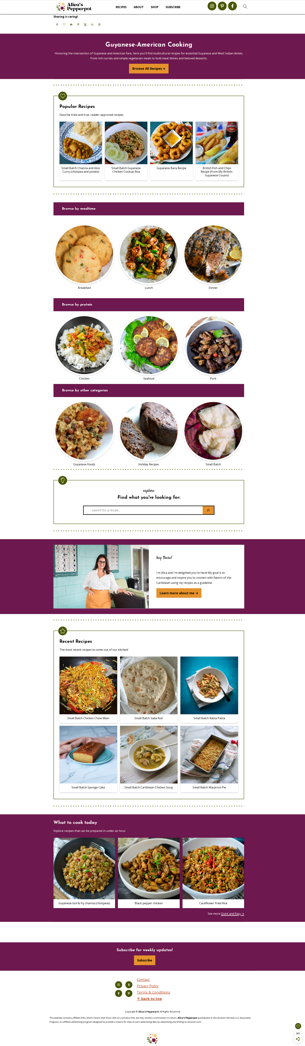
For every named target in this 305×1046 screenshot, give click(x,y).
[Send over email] (71, 24)
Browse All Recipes (147, 68)
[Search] (208, 510)
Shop (155, 7)
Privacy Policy (148, 986)
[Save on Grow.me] (64, 24)
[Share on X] (85, 24)
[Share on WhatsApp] (92, 24)
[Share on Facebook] (57, 24)
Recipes (121, 7)
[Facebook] (232, 6)
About (139, 7)
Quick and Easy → (232, 914)
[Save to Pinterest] (78, 24)
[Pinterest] (222, 6)
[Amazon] (128, 984)
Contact (143, 979)
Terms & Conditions (153, 992)
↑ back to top (149, 998)
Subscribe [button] (173, 7)
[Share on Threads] (99, 24)
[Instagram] (212, 6)
